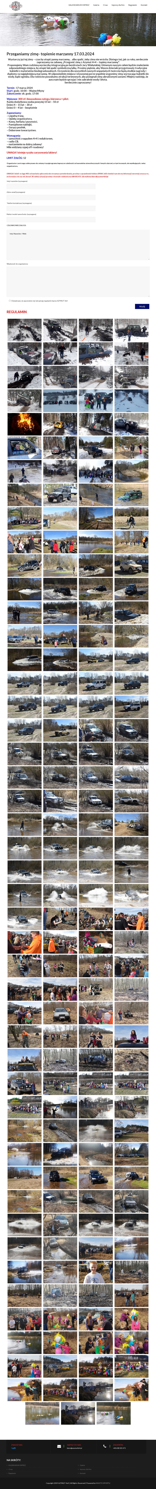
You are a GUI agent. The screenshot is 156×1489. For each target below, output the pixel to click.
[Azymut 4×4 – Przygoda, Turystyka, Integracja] (16, 12)
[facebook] (11, 1448)
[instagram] (14, 1448)
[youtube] (13, 1448)
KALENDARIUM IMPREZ (79, 5)
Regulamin (132, 5)
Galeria (96, 5)
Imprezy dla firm (118, 5)
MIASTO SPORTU (103, 1483)
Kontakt (144, 5)
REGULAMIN (17, 312)
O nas (105, 5)
